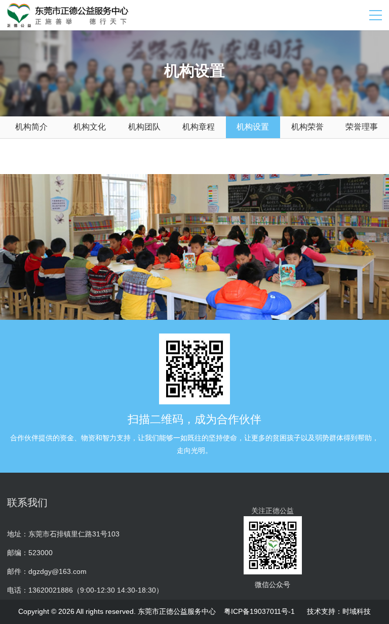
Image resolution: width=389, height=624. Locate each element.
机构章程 (198, 126)
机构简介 (31, 126)
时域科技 (356, 611)
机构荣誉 (307, 126)
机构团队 (144, 126)
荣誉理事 (361, 126)
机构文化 (89, 126)
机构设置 (253, 126)
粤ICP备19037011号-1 (259, 611)
